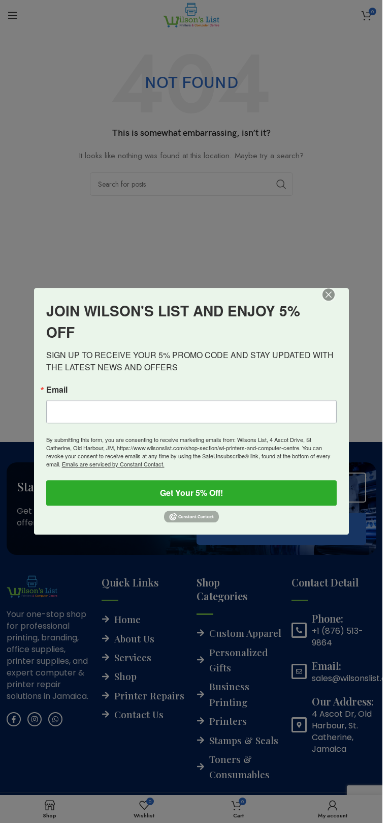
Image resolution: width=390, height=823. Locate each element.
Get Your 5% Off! (191, 492)
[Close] (336, 301)
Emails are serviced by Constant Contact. (113, 464)
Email (57, 390)
